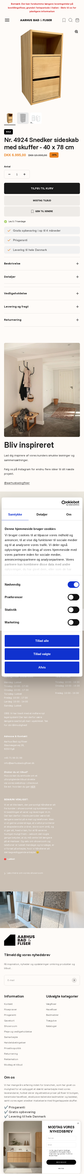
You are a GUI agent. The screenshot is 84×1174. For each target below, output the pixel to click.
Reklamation (11, 1059)
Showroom (10, 1026)
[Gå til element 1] (9, 119)
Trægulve (51, 1020)
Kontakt (8, 1003)
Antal (7, 166)
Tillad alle (42, 640)
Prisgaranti (10, 1014)
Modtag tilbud (42, 200)
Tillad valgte (42, 654)
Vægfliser (51, 1003)
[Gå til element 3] (36, 119)
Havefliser (51, 1009)
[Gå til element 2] (23, 119)
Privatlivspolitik (12, 1048)
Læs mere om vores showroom (23, 873)
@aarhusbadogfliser (17, 483)
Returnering (11, 1053)
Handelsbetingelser (15, 1042)
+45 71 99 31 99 (13, 757)
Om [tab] (68, 514)
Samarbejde (11, 1037)
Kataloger (51, 1026)
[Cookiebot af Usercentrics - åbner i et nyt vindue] (61, 503)
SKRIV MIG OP (61, 1162)
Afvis (42, 667)
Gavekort (9, 1020)
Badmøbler (52, 1014)
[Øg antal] (24, 174)
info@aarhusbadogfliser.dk (19, 763)
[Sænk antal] (9, 174)
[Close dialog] (78, 1123)
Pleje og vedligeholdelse (18, 1031)
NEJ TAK (61, 1168)
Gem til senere (44, 211)
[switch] (73, 597)
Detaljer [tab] (42, 514)
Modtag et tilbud (13, 1064)
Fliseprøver (10, 1009)
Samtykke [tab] (15, 514)
